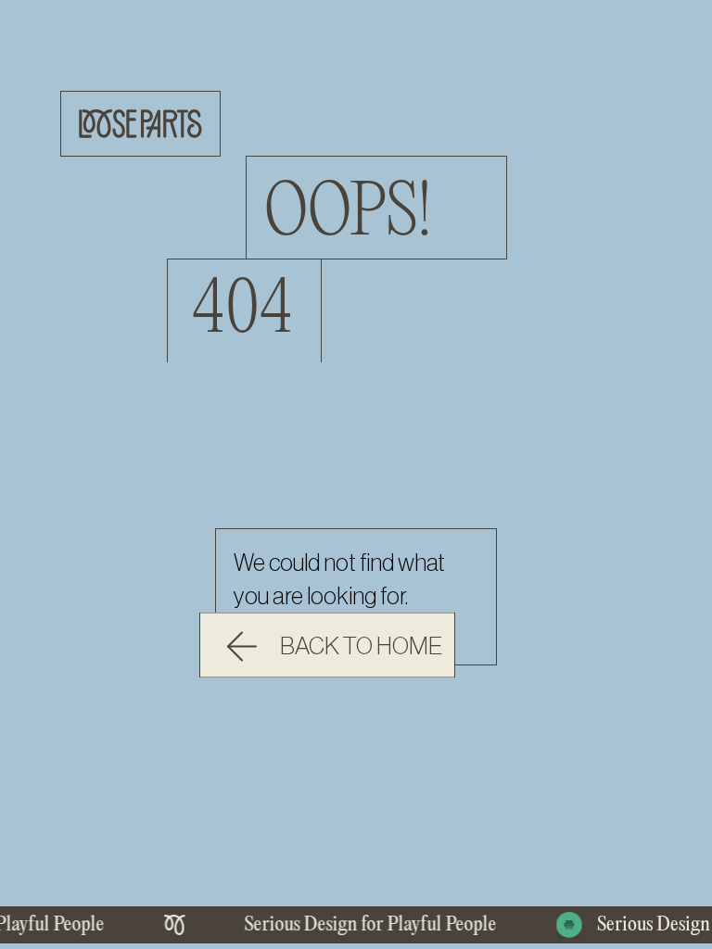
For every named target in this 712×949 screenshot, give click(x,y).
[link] (327, 645)
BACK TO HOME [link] (361, 647)
